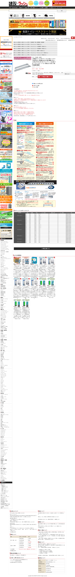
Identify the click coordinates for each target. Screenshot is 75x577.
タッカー (2, 410)
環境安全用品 (3, 292)
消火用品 (2, 293)
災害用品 (2, 295)
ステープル (3, 451)
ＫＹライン (3, 259)
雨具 (1, 423)
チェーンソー (3, 306)
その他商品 (3, 480)
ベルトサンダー (3, 317)
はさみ (2, 382)
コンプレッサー (3, 429)
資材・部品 (3, 350)
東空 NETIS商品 (3, 274)
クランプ (2, 380)
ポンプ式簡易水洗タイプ (5, 278)
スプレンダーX (3, 273)
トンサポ (2, 256)
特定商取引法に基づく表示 (5, 504)
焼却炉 (2, 284)
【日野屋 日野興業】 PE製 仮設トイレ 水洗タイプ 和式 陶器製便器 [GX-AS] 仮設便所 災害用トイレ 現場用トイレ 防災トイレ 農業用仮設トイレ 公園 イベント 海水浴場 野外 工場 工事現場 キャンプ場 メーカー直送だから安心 (43, 291)
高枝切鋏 (2, 304)
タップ (2, 440)
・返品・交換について (4, 490)
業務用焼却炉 (3, 286)
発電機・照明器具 (4, 339)
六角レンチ (3, 377)
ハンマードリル (3, 316)
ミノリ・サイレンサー (4, 268)
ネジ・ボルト (3, 351)
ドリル (2, 438)
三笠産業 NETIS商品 (4, 275)
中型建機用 (39, 48)
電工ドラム (3, 347)
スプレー (2, 364)
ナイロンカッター (4, 301)
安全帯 (2, 415)
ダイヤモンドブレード (4, 447)
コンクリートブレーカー (5, 249)
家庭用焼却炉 (3, 285)
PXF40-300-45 (68, 238)
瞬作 (1, 255)
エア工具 (2, 428)
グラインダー (3, 314)
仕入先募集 (3, 502)
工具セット (3, 391)
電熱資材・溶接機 (4, 460)
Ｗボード (2, 264)
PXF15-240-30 (68, 214)
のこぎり (2, 406)
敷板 (1, 360)
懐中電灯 (2, 342)
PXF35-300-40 (68, 235)
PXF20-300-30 (68, 220)
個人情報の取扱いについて (5, 503)
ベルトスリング (3, 474)
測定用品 (2, 393)
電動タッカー (3, 318)
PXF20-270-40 (68, 219)
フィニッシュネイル (4, 449)
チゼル (2, 457)
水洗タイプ (3, 279)
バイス (2, 379)
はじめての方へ (15, 7)
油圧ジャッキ (3, 390)
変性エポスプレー (4, 257)
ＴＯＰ (10, 7)
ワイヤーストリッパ (4, 389)
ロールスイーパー (4, 337)
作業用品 (2, 412)
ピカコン (2, 381)
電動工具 (2, 309)
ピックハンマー (3, 243)
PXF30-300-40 (68, 230)
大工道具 (2, 402)
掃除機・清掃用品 (4, 330)
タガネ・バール (3, 386)
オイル (2, 361)
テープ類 (2, 352)
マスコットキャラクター (5, 496)
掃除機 (2, 333)
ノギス (2, 395)
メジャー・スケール (4, 394)
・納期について (3, 489)
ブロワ (2, 332)
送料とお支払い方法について (51, 40)
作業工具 (2, 367)
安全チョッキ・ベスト (4, 422)
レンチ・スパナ (3, 373)
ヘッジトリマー (3, 303)
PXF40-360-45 (68, 239)
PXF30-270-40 (68, 227)
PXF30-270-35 (68, 226)
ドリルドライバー (4, 310)
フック (2, 475)
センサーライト (3, 345)
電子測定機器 (3, 401)
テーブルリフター (4, 478)
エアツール (3, 433)
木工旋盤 (2, 323)
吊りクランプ (3, 477)
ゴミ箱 (2, 338)
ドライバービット (4, 441)
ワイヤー (2, 476)
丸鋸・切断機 (3, 319)
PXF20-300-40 (68, 222)
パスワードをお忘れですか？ (65, 38)
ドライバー (3, 370)
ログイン (57, 38)
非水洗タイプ (3, 281)
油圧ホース (3, 366)
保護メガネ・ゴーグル (4, 414)
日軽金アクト (39, 44)
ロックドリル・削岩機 (4, 251)
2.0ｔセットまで (40, 52)
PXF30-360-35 (68, 231)
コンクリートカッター (4, 246)
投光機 (2, 344)
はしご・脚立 (3, 469)
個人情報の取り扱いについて (62, 40)
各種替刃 (2, 458)
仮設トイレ (3, 277)
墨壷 (1, 400)
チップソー (3, 446)
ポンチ (2, 387)
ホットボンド (3, 325)
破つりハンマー (3, 315)
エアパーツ (3, 434)
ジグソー (2, 320)
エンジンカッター (4, 247)
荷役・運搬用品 (3, 468)
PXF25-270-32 (68, 223)
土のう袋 (2, 357)
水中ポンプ (3, 358)
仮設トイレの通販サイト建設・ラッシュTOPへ (22, 42)
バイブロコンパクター (4, 248)
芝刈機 (2, 302)
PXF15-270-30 (68, 215)
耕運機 (2, 305)
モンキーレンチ (3, 374)
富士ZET (2, 266)
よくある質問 (41, 7)
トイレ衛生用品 (3, 282)
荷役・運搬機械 (37, 42)
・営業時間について (4, 486)
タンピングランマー (4, 241)
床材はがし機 (3, 327)
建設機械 (2, 240)
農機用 (38, 50)
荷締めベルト (3, 473)
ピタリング (3, 272)
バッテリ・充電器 (4, 328)
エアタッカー (3, 432)
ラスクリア (3, 263)
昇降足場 (2, 470)
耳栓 (1, 419)
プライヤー (3, 372)
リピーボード (3, 265)
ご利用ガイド (21, 7)
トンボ (2, 378)
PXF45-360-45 (68, 242)
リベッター (3, 388)
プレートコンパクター (4, 242)
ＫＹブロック (3, 260)
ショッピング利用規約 (4, 505)
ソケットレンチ (3, 375)
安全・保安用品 (3, 288)
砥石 (1, 408)
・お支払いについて (4, 487)
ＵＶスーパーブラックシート (6, 258)
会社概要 (46, 7)
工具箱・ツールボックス (5, 427)
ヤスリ (2, 409)
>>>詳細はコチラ (13, 531)
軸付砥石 (2, 442)
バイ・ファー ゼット (4, 267)
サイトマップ (59, 7)
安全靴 (2, 421)
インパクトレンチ (4, 312)
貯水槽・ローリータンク (5, 359)
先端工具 (2, 436)
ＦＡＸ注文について (52, 7)
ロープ (2, 290)
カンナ (2, 324)
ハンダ (2, 465)
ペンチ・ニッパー (4, 371)
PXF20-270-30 (68, 218)
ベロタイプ (39, 54)
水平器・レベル (3, 396)
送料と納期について (34, 7)
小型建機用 (39, 46)
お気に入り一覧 (43, 38)
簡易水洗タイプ (3, 280)
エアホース (3, 435)
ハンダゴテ (3, 464)
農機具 (2, 297)
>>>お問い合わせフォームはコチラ (16, 562)
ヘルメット (3, 413)
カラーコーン (3, 289)
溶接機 (2, 461)
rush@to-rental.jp (18, 560)
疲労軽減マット (3, 424)
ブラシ (2, 383)
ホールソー (3, 439)
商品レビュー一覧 (4, 495)
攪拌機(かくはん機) (4, 326)
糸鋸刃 (2, 448)
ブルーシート (3, 296)
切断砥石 (2, 443)
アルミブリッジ (33, 44)
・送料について (3, 488)
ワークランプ (3, 343)
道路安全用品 (3, 291)
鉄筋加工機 (3, 250)
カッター (2, 369)
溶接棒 (2, 462)
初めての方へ (3, 484)
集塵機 (2, 331)
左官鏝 (2, 405)
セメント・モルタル (4, 365)
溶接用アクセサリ (4, 463)
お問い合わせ (3, 497)
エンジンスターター (4, 346)
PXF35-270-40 (68, 234)
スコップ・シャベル (4, 298)
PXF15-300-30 (68, 216)
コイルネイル (3, 450)
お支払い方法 (27, 7)
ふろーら (2, 271)
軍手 (1, 420)
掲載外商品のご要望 (4, 501)
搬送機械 (42, 42)
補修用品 (2, 356)
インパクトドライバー (4, 311)
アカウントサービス (51, 38)
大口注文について (4, 498)
